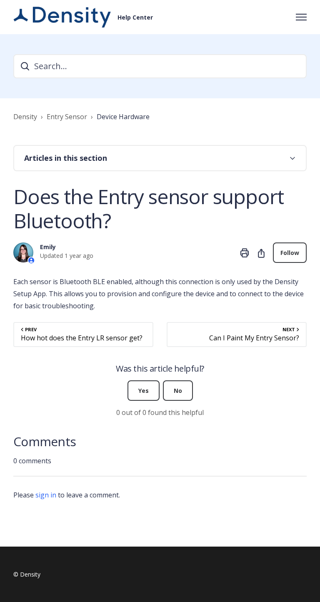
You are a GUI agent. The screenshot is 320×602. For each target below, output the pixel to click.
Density (25, 116)
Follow (289, 253)
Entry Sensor (67, 116)
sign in (45, 495)
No (178, 391)
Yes (143, 391)
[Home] (62, 17)
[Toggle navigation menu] (301, 17)
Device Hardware (123, 116)
